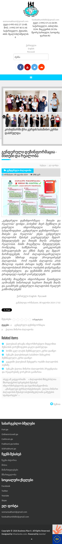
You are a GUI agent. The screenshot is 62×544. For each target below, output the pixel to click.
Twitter (5, 491)
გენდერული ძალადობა (19, 170)
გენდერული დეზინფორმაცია (29, 325)
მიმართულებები (10, 470)
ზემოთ (56, 404)
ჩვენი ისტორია (9, 460)
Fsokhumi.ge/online (10, 444)
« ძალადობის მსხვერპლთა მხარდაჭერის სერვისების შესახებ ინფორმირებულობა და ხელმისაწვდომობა (29, 382)
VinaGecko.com (20, 534)
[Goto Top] (31, 539)
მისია (4, 465)
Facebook (6, 486)
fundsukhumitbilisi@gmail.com (45, 20)
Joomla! (42, 534)
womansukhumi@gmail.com (15, 21)
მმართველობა (9, 475)
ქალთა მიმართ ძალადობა (19, 329)
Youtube (5, 496)
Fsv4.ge (5, 429)
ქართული (31, 45)
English (31, 49)
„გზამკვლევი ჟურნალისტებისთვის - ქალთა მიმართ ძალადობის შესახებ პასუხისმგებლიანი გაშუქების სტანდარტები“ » (30, 392)
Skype (4, 500)
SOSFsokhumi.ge (9, 449)
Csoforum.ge (7, 439)
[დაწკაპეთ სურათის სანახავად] (31, 197)
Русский (31, 52)
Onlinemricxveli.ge (10, 434)
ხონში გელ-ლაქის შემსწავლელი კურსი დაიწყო (31, 351)
